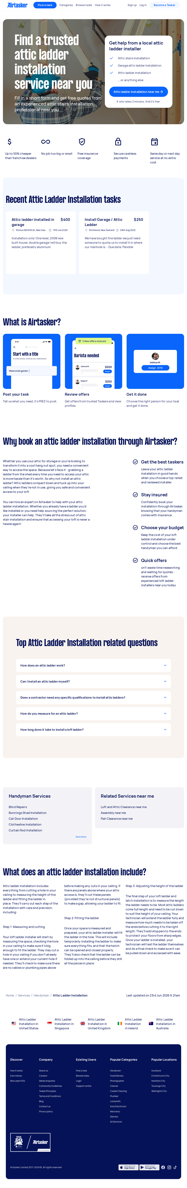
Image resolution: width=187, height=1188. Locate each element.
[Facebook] (163, 1167)
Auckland (156, 1070)
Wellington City (159, 1091)
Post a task (45, 5)
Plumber (114, 1096)
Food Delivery (116, 1075)
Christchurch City (160, 1075)
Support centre (83, 1085)
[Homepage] (17, 5)
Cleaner (114, 1085)
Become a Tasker (164, 5)
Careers (43, 1075)
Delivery (114, 1116)
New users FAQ (17, 1080)
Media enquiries (47, 1080)
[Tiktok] (175, 1167)
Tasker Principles (47, 1091)
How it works (16, 1070)
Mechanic (115, 1111)
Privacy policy (46, 1111)
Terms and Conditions (50, 1096)
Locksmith (115, 1101)
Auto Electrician (118, 1106)
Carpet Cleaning (118, 1091)
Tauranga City (158, 1085)
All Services (116, 1121)
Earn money (16, 1075)
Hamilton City (158, 1080)
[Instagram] (169, 1167)
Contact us (44, 1106)
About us (43, 1070)
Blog (41, 1101)
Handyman (115, 1070)
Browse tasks (82, 1075)
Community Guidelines (50, 1085)
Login (78, 1080)
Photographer (117, 1080)
